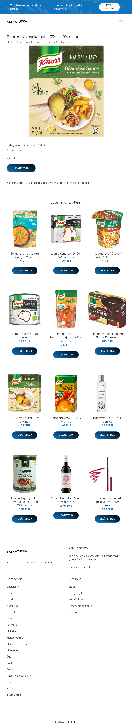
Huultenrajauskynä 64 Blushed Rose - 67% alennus (107, 502)
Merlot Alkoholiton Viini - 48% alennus (66, 500)
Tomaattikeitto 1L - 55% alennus (66, 419)
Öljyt (9, 656)
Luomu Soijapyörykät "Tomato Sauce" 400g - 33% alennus (25, 502)
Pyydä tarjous (109, 7)
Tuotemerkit (29, 145)
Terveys (11, 688)
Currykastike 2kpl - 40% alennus (25, 419)
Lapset (11, 612)
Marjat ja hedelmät (18, 644)
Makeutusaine (15, 637)
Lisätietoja (21, 168)
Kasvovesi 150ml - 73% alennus (107, 419)
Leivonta (12, 625)
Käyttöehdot (76, 599)
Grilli (9, 593)
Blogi (72, 586)
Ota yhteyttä (76, 593)
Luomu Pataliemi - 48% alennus (25, 335)
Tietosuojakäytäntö (80, 605)
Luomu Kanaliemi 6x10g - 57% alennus (66, 255)
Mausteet (12, 650)
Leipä (10, 618)
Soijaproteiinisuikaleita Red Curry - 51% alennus (25, 255)
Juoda (10, 599)
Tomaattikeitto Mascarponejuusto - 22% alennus (66, 337)
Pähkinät (12, 663)
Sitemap (73, 612)
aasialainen (13, 586)
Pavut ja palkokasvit (19, 675)
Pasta (10, 669)
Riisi (9, 682)
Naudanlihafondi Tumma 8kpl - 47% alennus (107, 335)
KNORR (42, 145)
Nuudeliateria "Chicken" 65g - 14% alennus (107, 255)
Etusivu (11, 42)
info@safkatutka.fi (80, 567)
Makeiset (12, 631)
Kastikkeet (13, 605)
